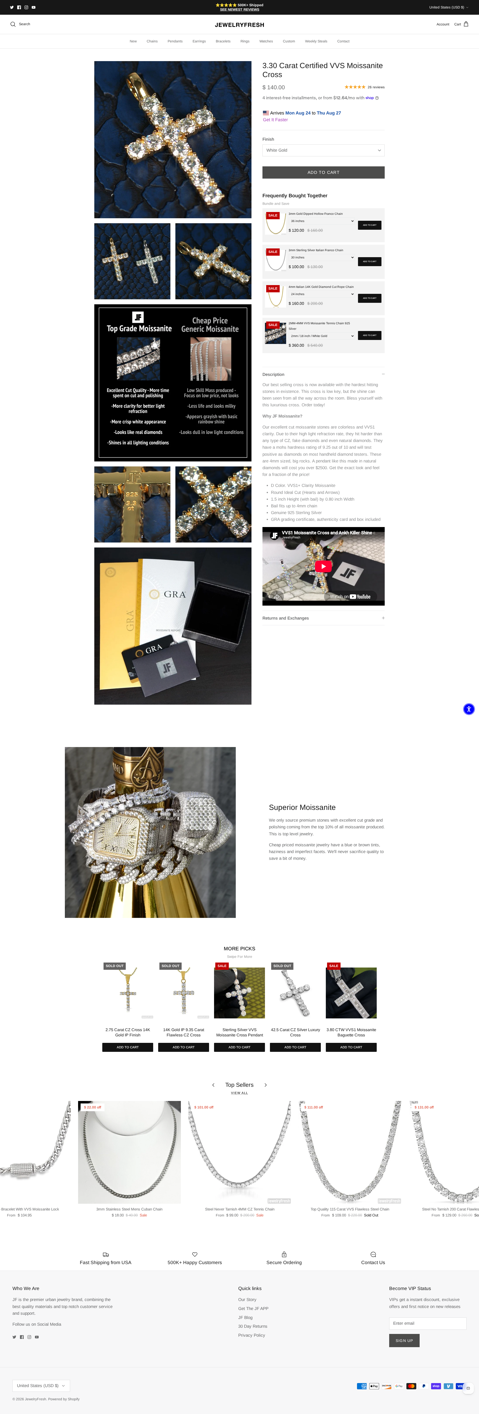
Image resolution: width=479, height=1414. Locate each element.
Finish (268, 139)
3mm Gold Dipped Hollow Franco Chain (316, 214)
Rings (244, 41)
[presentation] (97, 999)
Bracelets (223, 41)
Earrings (199, 41)
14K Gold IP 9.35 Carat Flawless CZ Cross (183, 1032)
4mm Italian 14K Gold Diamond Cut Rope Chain (321, 287)
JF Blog (245, 1317)
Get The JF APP (253, 1308)
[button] (469, 709)
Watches (266, 41)
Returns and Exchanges (285, 618)
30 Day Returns (252, 1326)
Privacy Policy (251, 1335)
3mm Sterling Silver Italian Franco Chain (316, 250)
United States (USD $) (446, 7)
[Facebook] (19, 7)
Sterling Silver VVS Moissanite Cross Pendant (239, 1032)
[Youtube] (33, 7)
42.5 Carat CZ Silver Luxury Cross (295, 1032)
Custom (289, 41)
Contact (343, 41)
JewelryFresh (35, 1399)
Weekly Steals (316, 41)
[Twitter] (12, 7)
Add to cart (369, 225)
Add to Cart (324, 172)
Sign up (404, 1340)
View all (239, 1093)
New (133, 41)
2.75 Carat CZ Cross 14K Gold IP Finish (128, 1032)
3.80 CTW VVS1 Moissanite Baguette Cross (351, 1032)
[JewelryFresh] (239, 24)
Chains (152, 41)
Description (273, 374)
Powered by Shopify (64, 1399)
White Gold (276, 150)
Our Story (247, 1299)
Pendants (175, 41)
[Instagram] (26, 7)
